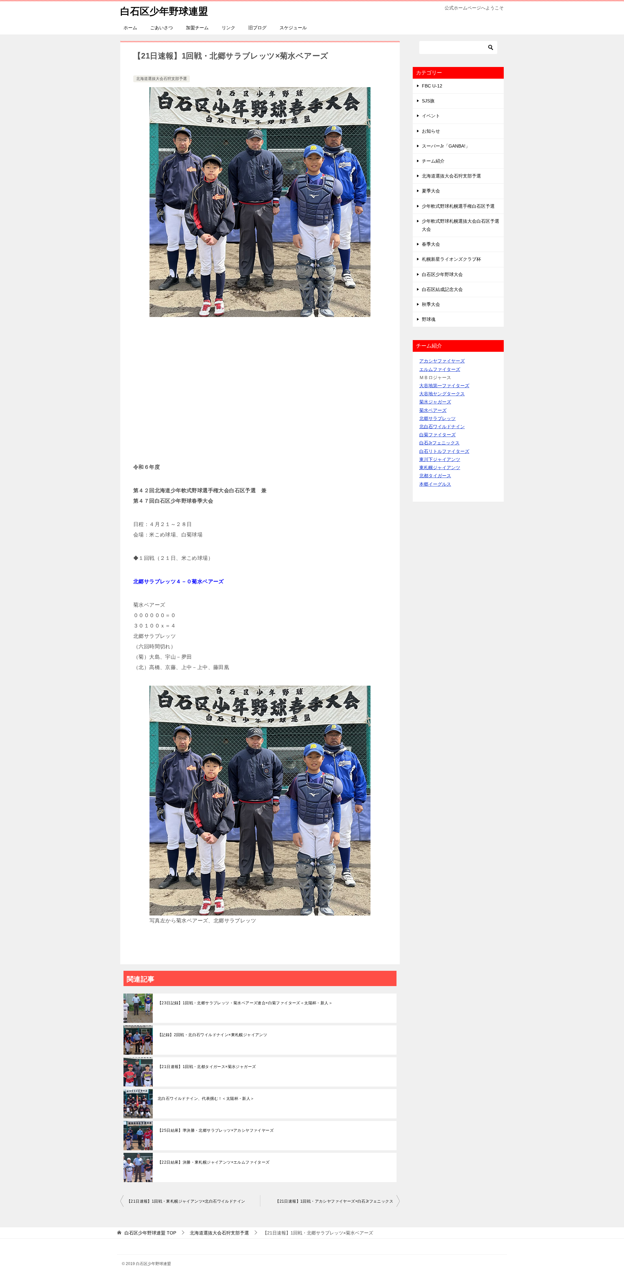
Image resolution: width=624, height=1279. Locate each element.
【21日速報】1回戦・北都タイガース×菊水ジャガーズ (207, 1066)
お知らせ (431, 131)
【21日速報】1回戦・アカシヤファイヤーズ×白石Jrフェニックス (334, 1201)
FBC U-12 (432, 85)
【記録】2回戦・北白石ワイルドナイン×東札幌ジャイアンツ (212, 1035)
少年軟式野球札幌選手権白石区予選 (458, 206)
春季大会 (431, 244)
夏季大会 (431, 190)
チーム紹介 (433, 161)
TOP (150, 1232)
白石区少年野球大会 (442, 274)
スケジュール (293, 27)
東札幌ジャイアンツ (439, 467)
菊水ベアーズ (433, 410)
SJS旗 (428, 100)
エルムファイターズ (439, 369)
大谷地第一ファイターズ (444, 385)
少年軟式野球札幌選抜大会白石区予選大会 (460, 225)
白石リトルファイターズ (444, 451)
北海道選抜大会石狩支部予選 (161, 78)
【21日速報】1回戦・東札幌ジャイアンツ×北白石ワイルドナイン (186, 1201)
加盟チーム (197, 27)
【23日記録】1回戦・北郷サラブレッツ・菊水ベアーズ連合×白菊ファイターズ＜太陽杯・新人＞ (245, 1003)
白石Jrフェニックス (439, 442)
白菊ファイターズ (437, 434)
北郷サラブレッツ (437, 418)
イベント (431, 115)
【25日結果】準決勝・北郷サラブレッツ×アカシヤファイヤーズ (216, 1130)
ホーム (130, 27)
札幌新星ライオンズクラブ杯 (451, 259)
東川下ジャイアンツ (439, 459)
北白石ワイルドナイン (442, 426)
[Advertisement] (260, 393)
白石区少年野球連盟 (164, 11)
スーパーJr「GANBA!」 (446, 146)
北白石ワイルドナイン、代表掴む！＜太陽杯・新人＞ (206, 1098)
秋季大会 (431, 304)
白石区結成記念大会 (442, 289)
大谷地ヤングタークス (442, 393)
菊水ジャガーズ (435, 401)
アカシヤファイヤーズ (442, 360)
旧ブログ (257, 27)
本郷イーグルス (435, 484)
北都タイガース (435, 475)
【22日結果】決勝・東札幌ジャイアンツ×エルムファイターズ (214, 1162)
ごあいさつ (161, 27)
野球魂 (429, 319)
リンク (228, 27)
